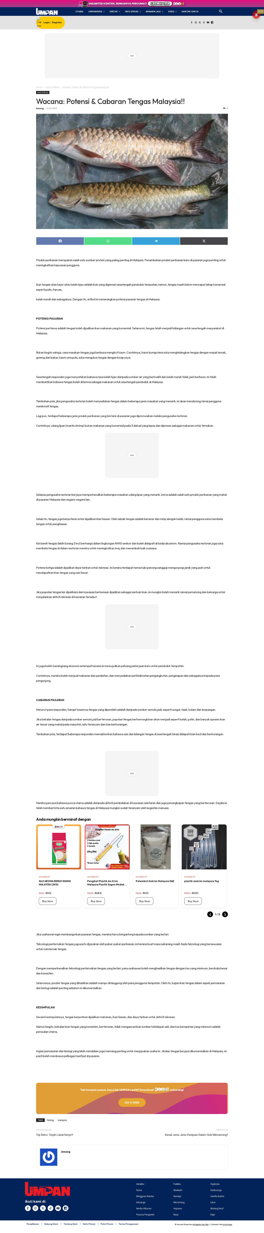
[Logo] (46, 11)
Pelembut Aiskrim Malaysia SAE (155, 881)
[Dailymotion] (212, 23)
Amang (40, 108)
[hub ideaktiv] (229, 10)
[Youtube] (208, 23)
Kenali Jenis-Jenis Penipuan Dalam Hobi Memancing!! (196, 1134)
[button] (220, 11)
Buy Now (47, 901)
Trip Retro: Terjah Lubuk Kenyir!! (54, 1134)
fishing (50, 1120)
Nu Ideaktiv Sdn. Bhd (200, 1224)
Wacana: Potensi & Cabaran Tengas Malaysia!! (110, 101)
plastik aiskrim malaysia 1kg (201, 881)
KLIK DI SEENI (132, 1102)
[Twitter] (200, 23)
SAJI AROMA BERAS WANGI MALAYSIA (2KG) (55, 882)
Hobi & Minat (52, 87)
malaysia (62, 1120)
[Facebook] (191, 23)
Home (39, 87)
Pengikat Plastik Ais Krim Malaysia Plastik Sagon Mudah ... (107, 882)
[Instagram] (196, 23)
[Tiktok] (204, 23)
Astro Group (227, 1224)
